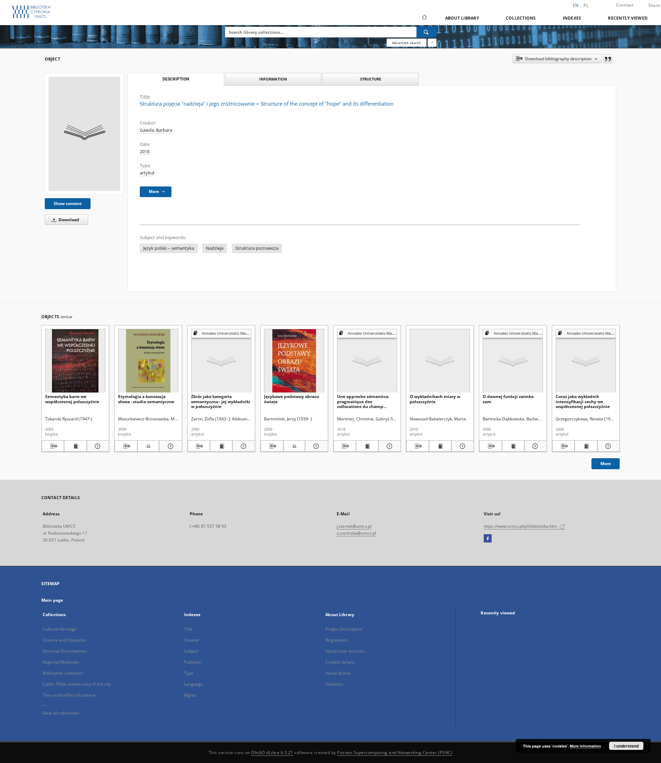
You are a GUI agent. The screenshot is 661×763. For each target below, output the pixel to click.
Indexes (572, 18)
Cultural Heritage (59, 629)
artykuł (147, 173)
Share (654, 5)
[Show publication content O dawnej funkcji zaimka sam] (513, 446)
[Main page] (424, 17)
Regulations (336, 640)
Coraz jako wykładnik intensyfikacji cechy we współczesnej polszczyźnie (583, 401)
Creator (191, 640)
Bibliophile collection (63, 673)
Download (68, 220)
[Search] (427, 31)
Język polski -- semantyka (168, 248)
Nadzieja (214, 248)
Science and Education (65, 640)
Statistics (334, 684)
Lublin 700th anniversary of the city (77, 684)
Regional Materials (61, 662)
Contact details (340, 662)
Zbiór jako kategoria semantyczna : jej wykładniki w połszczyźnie (220, 401)
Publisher (193, 662)
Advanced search (406, 42)
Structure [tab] (370, 79)
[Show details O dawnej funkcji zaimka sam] (534, 446)
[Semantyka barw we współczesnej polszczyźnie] (75, 361)
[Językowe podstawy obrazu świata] (294, 361)
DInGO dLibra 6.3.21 (272, 752)
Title (188, 629)
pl (586, 5)
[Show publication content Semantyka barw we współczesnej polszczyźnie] (75, 446)
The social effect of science (69, 695)
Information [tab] (273, 79)
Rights (190, 695)
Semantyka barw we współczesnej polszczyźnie (72, 399)
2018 (144, 151)
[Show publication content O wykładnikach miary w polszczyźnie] (440, 446)
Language (193, 684)
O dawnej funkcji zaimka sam (508, 399)
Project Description (344, 629)
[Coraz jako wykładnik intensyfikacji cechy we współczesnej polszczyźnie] (586, 361)
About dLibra (337, 673)
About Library (462, 18)
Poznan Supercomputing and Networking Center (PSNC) (394, 752)
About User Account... (346, 651)
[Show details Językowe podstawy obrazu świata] (315, 446)
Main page (52, 600)
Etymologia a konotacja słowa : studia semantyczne (146, 399)
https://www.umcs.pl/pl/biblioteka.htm (521, 526)
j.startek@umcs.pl (354, 526)
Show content (68, 203)
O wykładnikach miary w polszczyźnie (435, 399)
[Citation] (607, 58)
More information (585, 746)
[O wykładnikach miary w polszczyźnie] (440, 361)
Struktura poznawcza (257, 248)
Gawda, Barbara (156, 130)
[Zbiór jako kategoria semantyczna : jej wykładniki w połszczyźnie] (221, 361)
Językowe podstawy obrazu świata (291, 399)
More (605, 463)
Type (188, 673)
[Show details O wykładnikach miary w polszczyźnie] (461, 446)
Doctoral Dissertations (65, 651)
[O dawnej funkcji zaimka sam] (513, 361)
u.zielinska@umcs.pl (356, 533)
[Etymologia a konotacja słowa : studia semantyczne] (148, 361)
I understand (626, 746)
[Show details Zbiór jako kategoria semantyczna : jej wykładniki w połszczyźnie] (242, 446)
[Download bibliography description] (53, 446)
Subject (191, 651)
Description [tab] (175, 79)
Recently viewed (628, 18)
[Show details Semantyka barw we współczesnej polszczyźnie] (97, 446)
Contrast (624, 5)
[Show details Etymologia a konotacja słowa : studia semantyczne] (169, 446)
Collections (521, 18)
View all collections (61, 713)
